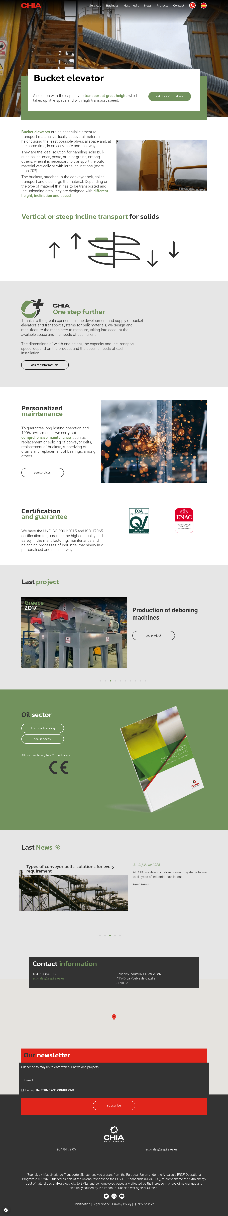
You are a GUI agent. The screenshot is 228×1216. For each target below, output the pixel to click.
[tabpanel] (114, 637)
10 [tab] (145, 681)
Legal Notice (101, 1204)
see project (154, 628)
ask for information (169, 96)
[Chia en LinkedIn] (114, 1196)
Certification (82, 1204)
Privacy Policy (121, 1204)
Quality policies (144, 1204)
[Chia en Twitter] (106, 1196)
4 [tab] (115, 681)
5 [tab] (120, 681)
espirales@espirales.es (49, 978)
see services (42, 738)
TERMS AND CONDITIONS (57, 1090)
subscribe (114, 1105)
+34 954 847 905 (45, 974)
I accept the (49, 1090)
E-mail (26, 1079)
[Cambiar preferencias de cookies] (6, 1209)
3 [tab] (110, 681)
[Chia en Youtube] (122, 1196)
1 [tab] (100, 681)
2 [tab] (105, 681)
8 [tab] (135, 681)
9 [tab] (140, 681)
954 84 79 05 (66, 1149)
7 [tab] (130, 681)
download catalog (42, 728)
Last (37, 847)
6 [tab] (125, 681)
